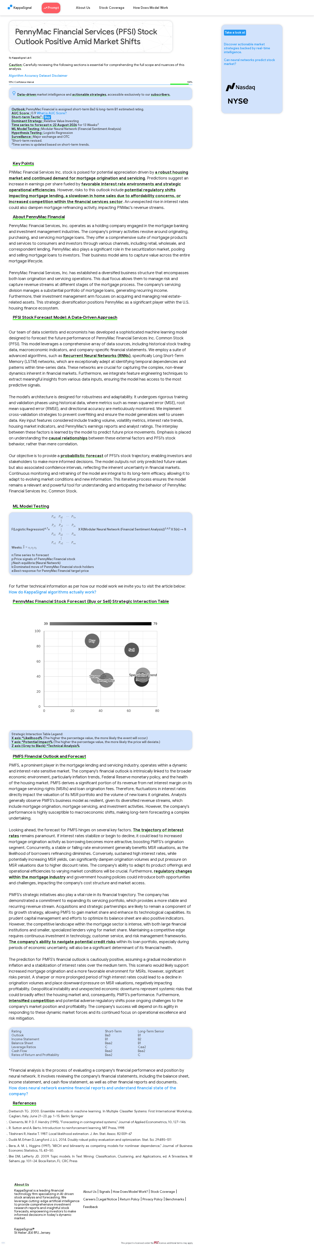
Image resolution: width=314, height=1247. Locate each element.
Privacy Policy (153, 1199)
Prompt (53, 8)
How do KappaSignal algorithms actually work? (52, 592)
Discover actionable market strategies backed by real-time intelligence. (247, 48)
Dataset (45, 76)
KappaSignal (22, 8)
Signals (104, 1192)
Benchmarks (175, 1199)
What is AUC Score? (52, 113)
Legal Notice (107, 1199)
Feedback (90, 1207)
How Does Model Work (150, 8)
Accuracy (31, 76)
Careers (89, 1199)
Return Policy (130, 1199)
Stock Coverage (111, 8)
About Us (83, 8)
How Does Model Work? (130, 1192)
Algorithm (16, 76)
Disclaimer (59, 76)
